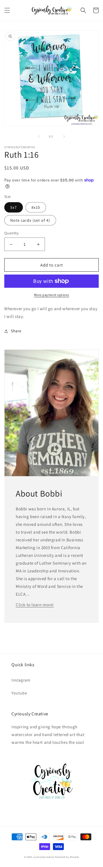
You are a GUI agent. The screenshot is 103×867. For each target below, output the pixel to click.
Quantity (11, 233)
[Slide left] (39, 136)
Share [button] (16, 330)
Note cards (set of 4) (30, 220)
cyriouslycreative (43, 856)
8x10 (35, 207)
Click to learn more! (35, 604)
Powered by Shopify (67, 856)
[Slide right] (64, 136)
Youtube (19, 693)
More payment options (51, 295)
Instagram (20, 680)
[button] (7, 10)
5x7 (13, 207)
